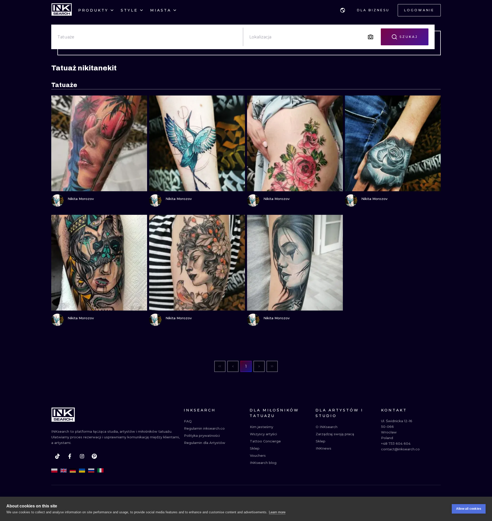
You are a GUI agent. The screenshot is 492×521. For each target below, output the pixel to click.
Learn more (277, 512)
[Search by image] (370, 37)
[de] (73, 470)
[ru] (91, 470)
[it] (100, 470)
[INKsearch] (61, 10)
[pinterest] (94, 456)
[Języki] (342, 10)
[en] (63, 470)
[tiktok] (57, 456)
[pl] (54, 470)
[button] (342, 10)
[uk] (82, 470)
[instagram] (82, 456)
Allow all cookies (468, 509)
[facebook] (70, 456)
